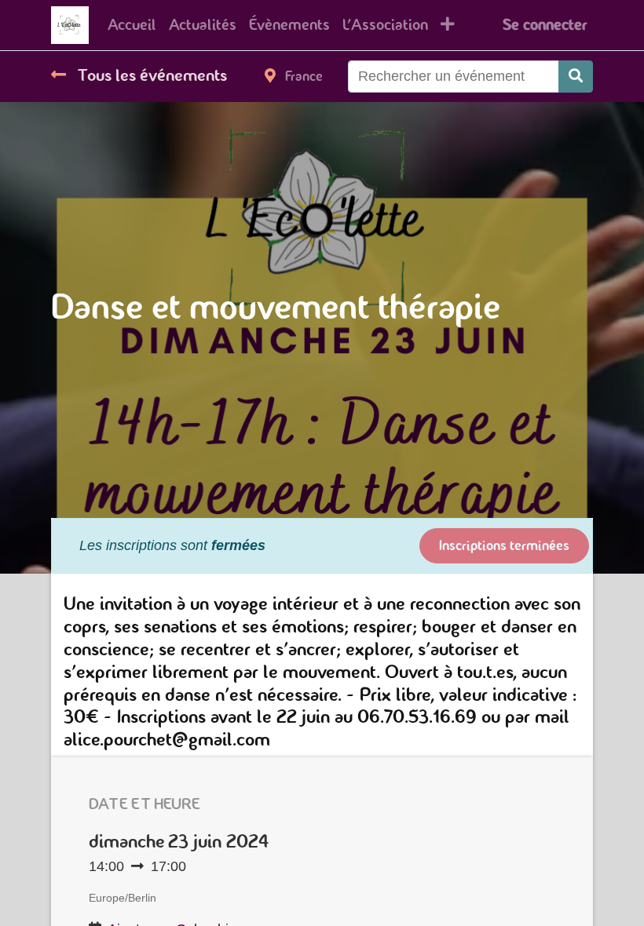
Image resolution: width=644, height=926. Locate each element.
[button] (447, 25)
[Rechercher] (575, 76)
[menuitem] (132, 25)
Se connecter (545, 25)
